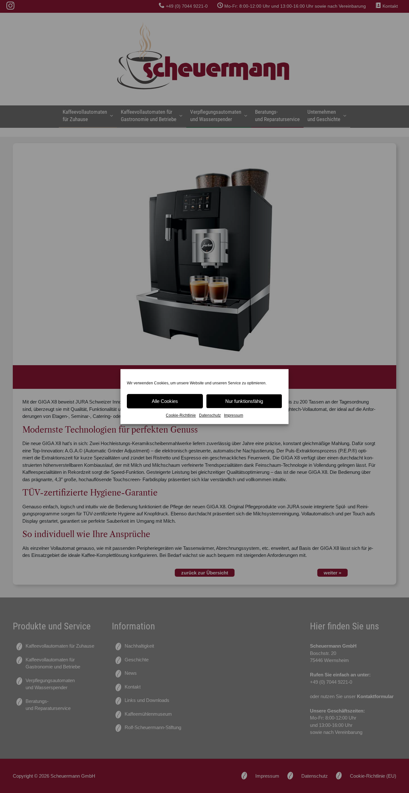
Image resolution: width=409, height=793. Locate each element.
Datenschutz (210, 415)
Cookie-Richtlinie (181, 415)
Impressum (233, 415)
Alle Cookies (165, 401)
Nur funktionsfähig (244, 401)
